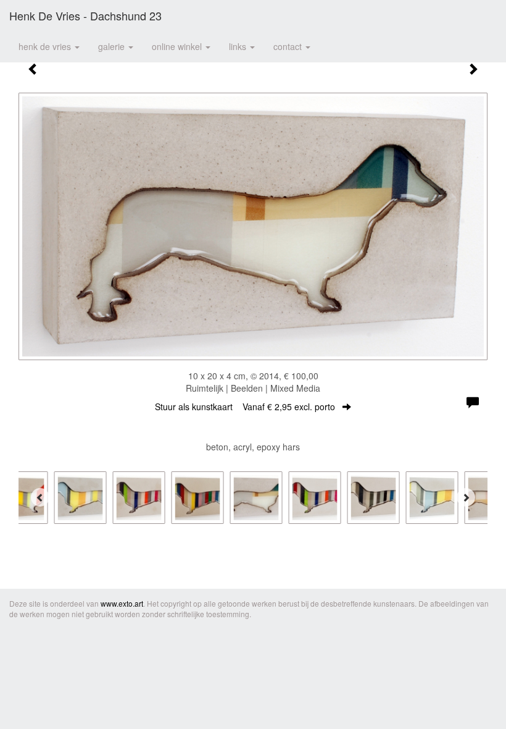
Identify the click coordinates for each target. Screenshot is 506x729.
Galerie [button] (112, 46)
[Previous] (40, 497)
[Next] (466, 497)
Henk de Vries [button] (46, 46)
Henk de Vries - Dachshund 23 (85, 15)
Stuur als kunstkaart (245, 406)
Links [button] (239, 46)
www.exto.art (122, 603)
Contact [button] (288, 46)
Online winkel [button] (178, 46)
